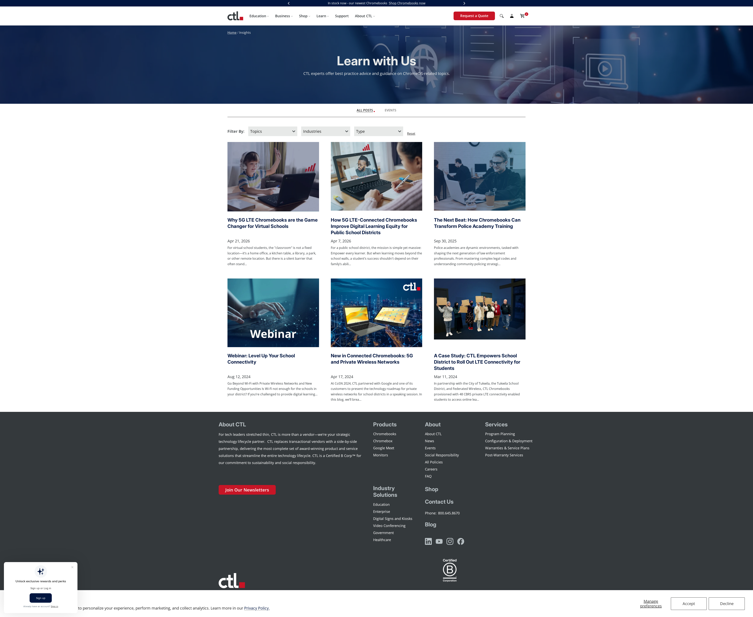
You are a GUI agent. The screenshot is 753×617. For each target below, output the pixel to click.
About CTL (363, 16)
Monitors (380, 455)
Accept (689, 603)
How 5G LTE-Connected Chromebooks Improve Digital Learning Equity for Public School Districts (374, 226)
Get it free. (419, 3)
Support (342, 16)
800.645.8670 (449, 513)
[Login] (512, 16)
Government (383, 532)
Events (390, 110)
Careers (431, 469)
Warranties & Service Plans (507, 448)
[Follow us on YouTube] (439, 541)
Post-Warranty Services (504, 455)
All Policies (434, 462)
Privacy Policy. (257, 608)
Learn (321, 16)
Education (257, 16)
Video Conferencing (389, 525)
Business (282, 16)
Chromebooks (384, 433)
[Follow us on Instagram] (450, 541)
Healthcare (382, 539)
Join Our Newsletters (247, 490)
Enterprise (381, 511)
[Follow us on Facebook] (460, 541)
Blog (430, 524)
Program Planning (500, 433)
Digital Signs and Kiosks (392, 518)
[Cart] (522, 16)
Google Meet (383, 448)
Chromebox (382, 441)
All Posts (365, 110)
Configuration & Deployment (508, 441)
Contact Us (439, 501)
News (429, 441)
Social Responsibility (442, 455)
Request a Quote (474, 15)
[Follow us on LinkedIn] (428, 541)
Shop (303, 16)
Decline (727, 603)
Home (231, 32)
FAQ (428, 476)
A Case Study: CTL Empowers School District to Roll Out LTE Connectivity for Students (477, 362)
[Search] (501, 16)
